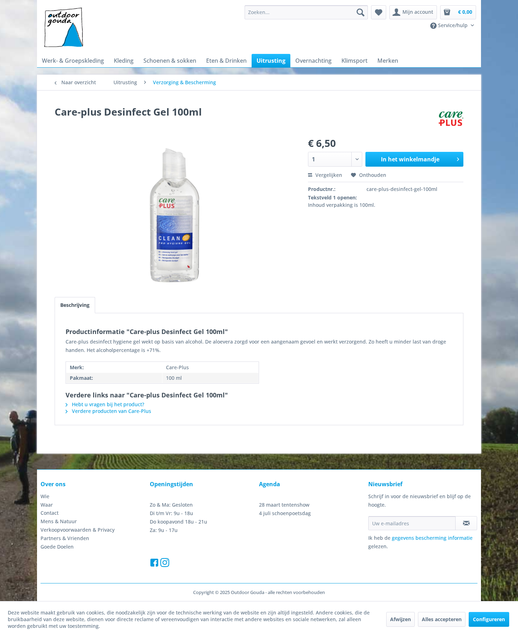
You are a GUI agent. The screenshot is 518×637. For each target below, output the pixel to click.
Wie (45, 496)
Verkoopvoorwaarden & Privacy (78, 529)
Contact (49, 512)
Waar (47, 504)
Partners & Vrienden (65, 538)
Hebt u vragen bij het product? (107, 404)
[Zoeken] (360, 12)
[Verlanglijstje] (378, 12)
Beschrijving (75, 305)
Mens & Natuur (59, 521)
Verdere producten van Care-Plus (110, 411)
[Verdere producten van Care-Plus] (451, 118)
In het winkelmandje (410, 159)
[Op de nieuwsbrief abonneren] (466, 523)
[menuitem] (306, 12)
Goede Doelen (57, 546)
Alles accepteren (442, 619)
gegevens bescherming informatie (432, 537)
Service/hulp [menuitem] (453, 25)
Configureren (489, 619)
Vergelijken (328, 175)
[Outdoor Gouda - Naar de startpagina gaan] (63, 27)
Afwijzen (400, 619)
